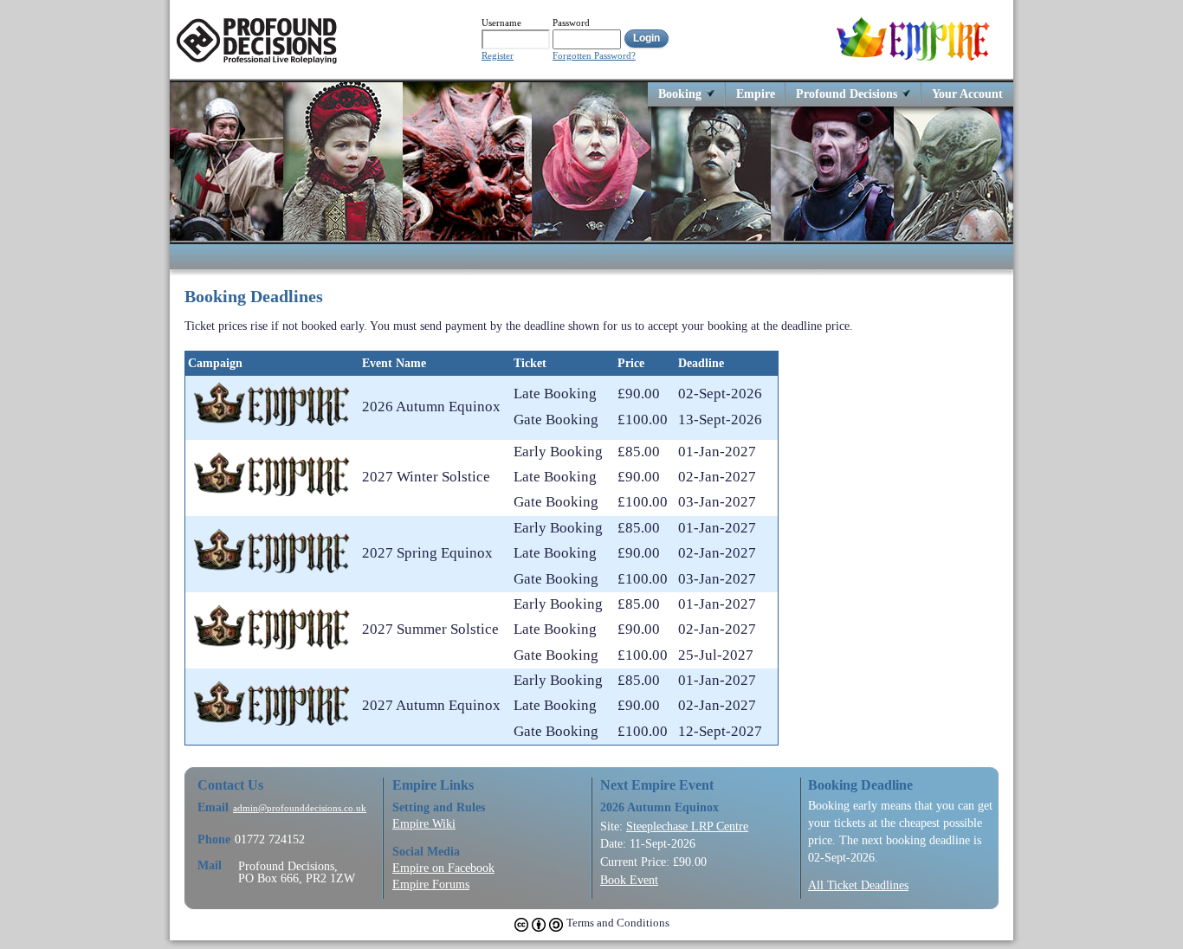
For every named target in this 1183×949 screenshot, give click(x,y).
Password (571, 22)
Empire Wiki (424, 823)
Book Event (629, 880)
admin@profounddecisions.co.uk (299, 808)
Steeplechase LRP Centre (687, 826)
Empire (755, 93)
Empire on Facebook (443, 868)
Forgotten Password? (594, 56)
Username (501, 22)
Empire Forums (430, 884)
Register (498, 56)
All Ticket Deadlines (858, 885)
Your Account (967, 93)
